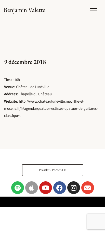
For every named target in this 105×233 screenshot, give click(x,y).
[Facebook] (59, 187)
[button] (52, 170)
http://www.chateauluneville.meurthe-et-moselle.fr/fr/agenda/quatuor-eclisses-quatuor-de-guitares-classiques (51, 108)
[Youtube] (45, 187)
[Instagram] (73, 187)
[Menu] (93, 10)
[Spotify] (17, 187)
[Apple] (31, 187)
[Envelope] (87, 187)
